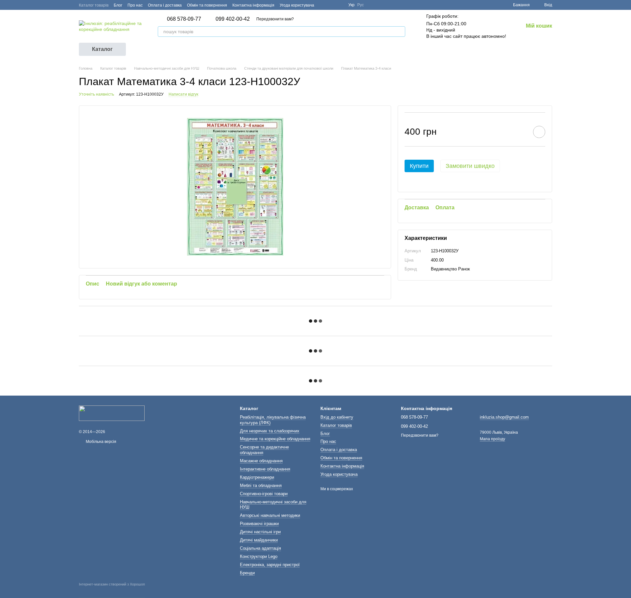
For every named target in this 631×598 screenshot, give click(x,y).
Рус (360, 5)
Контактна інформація (253, 5)
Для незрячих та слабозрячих (269, 430)
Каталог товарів (93, 5)
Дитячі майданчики (259, 540)
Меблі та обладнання (261, 485)
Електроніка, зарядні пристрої (270, 564)
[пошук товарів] (400, 31)
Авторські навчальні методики (270, 515)
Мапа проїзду (492, 439)
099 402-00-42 (233, 19)
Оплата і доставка (165, 5)
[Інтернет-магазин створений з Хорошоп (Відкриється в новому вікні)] (112, 590)
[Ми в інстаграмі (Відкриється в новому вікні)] (339, 5)
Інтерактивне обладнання (265, 469)
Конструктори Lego (258, 556)
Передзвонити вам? (275, 19)
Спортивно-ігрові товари (264, 493)
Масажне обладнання (261, 460)
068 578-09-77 (184, 19)
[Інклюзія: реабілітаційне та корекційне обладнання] (112, 412)
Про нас (135, 5)
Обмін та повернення (207, 5)
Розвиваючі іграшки (259, 523)
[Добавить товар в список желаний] (539, 132)
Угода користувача (297, 5)
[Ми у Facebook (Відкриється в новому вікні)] (323, 5)
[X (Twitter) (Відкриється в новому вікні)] (331, 5)
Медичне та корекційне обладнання (275, 438)
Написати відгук (183, 94)
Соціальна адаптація (260, 548)
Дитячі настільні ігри (260, 531)
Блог (118, 5)
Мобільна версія (100, 441)
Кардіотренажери (257, 477)
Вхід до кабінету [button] (336, 417)
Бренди (247, 572)
